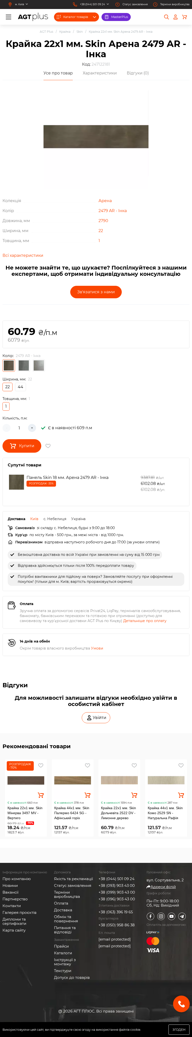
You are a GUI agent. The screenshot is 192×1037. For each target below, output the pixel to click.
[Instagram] (161, 916)
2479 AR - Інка (112, 210)
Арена (105, 200)
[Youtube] (172, 916)
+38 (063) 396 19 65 (115, 912)
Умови (97, 648)
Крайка (64, 31)
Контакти (11, 906)
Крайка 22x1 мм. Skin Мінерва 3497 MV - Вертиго (25, 813)
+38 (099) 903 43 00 (116, 892)
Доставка (63, 910)
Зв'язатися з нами (96, 292)
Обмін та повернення (66, 919)
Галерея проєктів (19, 912)
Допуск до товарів (72, 977)
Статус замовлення (72, 885)
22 (100, 230)
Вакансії (10, 892)
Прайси (61, 946)
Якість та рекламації (73, 879)
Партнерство (15, 899)
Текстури (62, 971)
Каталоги (63, 953)
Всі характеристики (22, 255)
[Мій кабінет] (175, 16)
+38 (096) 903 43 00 (116, 899)
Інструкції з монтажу (65, 962)
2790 (103, 220)
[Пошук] (166, 16)
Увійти (99, 717)
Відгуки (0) (138, 73)
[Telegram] (182, 916)
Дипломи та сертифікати (14, 921)
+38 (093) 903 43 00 (116, 885)
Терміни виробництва (67, 894)
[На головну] (33, 17)
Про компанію (16, 879)
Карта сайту (14, 930)
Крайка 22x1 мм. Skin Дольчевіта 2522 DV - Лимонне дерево (118, 813)
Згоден (179, 1030)
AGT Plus (46, 31)
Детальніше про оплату (144, 621)
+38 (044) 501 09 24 (116, 879)
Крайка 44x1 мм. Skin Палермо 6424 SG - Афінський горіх (71, 813)
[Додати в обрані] (40, 765)
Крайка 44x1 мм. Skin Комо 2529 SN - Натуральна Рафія (165, 813)
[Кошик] (184, 16)
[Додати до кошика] (40, 795)
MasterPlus (119, 17)
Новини (10, 885)
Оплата (61, 903)
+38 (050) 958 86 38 (116, 925)
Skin (79, 31)
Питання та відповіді (65, 930)
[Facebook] (150, 916)
